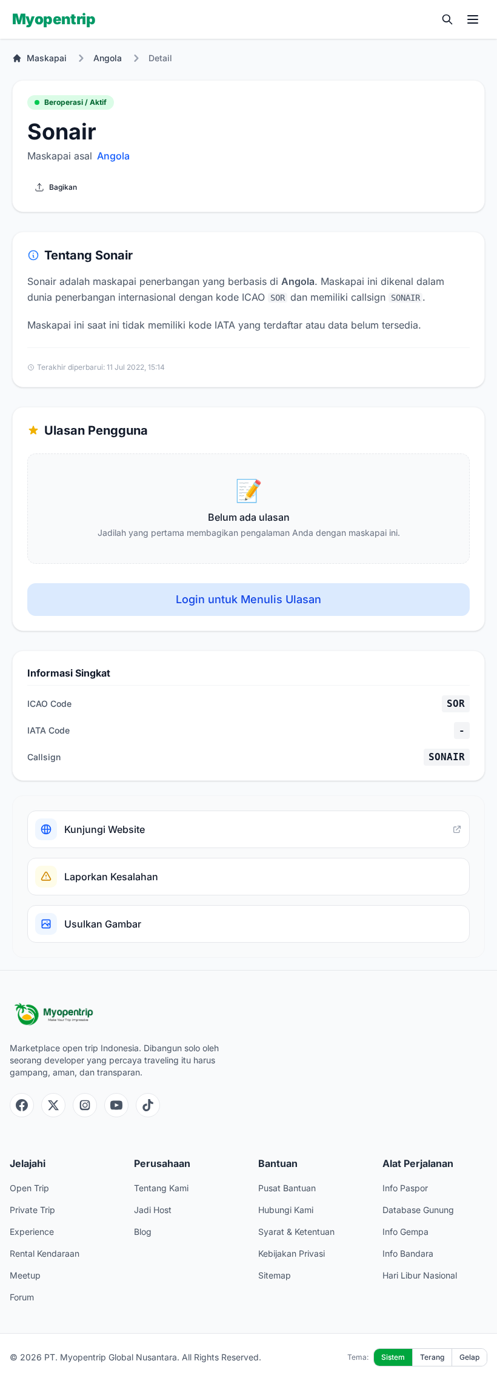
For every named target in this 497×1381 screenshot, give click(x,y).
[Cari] (447, 19)
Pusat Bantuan (287, 1188)
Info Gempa (405, 1231)
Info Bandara (407, 1253)
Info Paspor (405, 1188)
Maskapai (47, 58)
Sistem (393, 1357)
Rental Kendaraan (44, 1253)
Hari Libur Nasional (419, 1275)
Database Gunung (418, 1210)
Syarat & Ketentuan (296, 1231)
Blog (143, 1231)
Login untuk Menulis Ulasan (248, 599)
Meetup (25, 1275)
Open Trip (29, 1188)
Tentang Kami (161, 1188)
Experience (32, 1231)
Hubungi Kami (285, 1210)
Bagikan (63, 187)
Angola (107, 58)
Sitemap (274, 1275)
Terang (432, 1357)
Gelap (469, 1357)
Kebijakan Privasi (291, 1253)
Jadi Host (153, 1210)
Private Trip (32, 1210)
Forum (22, 1297)
